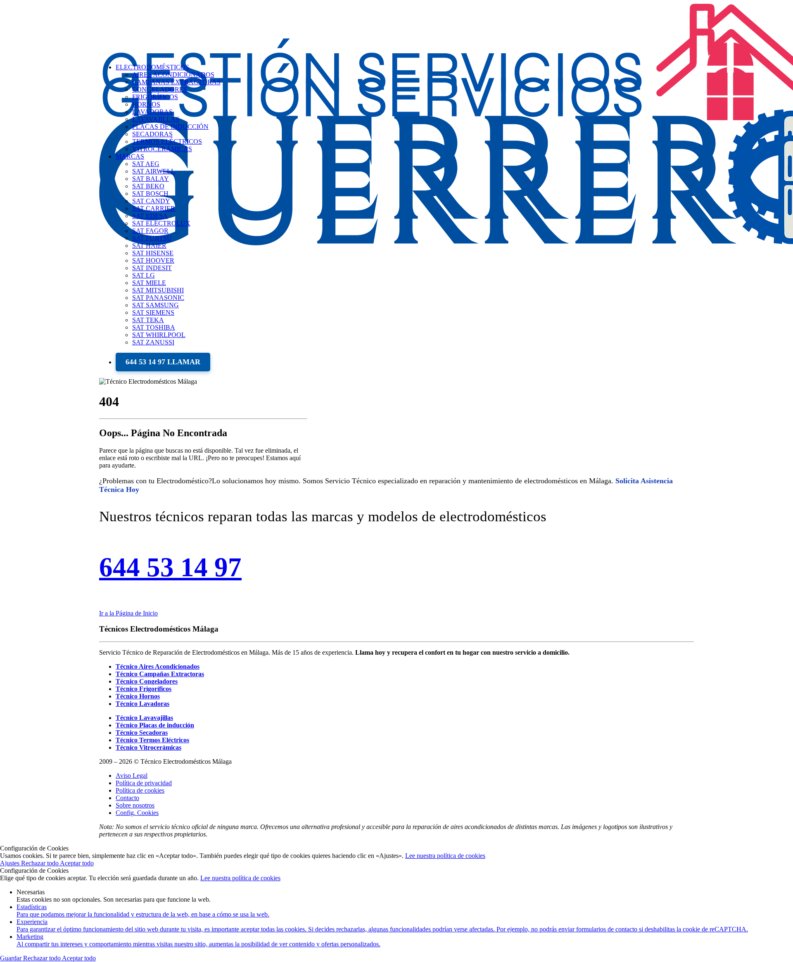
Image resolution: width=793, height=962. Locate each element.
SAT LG (143, 275)
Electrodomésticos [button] (152, 67)
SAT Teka (148, 319)
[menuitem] (405, 249)
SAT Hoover (153, 260)
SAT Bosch (150, 193)
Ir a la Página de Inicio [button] (128, 613)
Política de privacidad (144, 782)
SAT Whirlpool (158, 334)
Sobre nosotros (135, 805)
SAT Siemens (153, 312)
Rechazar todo (40, 863)
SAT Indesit (152, 267)
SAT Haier (149, 245)
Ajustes (10, 863)
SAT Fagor (150, 230)
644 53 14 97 (170, 567)
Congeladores (159, 89)
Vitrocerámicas (162, 148)
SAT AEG (145, 163)
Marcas (130, 156)
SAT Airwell (153, 171)
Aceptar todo (77, 863)
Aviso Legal (131, 775)
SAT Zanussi (153, 342)
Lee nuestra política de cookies (445, 855)
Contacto (127, 797)
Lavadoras (152, 111)
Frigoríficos (155, 96)
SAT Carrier (153, 208)
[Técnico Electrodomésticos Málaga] (396, 28)
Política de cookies (140, 790)
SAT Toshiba (153, 327)
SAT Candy (151, 200)
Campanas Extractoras (176, 82)
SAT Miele (149, 282)
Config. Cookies (137, 812)
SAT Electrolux (161, 223)
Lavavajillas (155, 119)
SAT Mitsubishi (158, 290)
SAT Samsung (155, 305)
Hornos (146, 104)
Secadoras (152, 134)
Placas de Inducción (170, 126)
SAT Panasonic (158, 297)
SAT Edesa (150, 215)
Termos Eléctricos (167, 141)
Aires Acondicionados (173, 74)
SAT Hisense (152, 253)
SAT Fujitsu (152, 238)
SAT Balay (150, 178)
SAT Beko (148, 186)
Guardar (11, 958)
